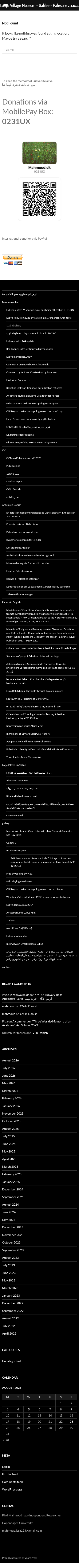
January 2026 (11, 1106)
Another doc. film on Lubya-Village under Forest (32, 395)
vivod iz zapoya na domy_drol (21, 995)
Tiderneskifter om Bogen (19, 594)
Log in (6, 1466)
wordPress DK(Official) (19, 928)
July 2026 (8, 1068)
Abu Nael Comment (17, 780)
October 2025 (11, 1121)
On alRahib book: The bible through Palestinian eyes (34, 690)
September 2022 (13, 1310)
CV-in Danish (13, 489)
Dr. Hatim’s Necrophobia (20, 434)
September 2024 (13, 1197)
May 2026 (8, 1083)
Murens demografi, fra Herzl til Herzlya (27, 563)
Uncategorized (11, 1361)
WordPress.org (12, 1489)
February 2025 (11, 1174)
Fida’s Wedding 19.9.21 (19, 873)
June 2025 (9, 1144)
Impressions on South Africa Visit (24, 725)
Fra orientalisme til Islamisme (22, 524)
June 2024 (9, 1212)
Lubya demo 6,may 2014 (19, 904)
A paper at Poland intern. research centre (28, 741)
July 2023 (8, 1265)
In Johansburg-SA (16, 850)
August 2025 (10, 1128)
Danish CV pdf (14, 481)
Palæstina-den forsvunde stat (22, 532)
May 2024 (8, 1219)
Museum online (10, 302)
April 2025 (9, 1159)
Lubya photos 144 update (20, 341)
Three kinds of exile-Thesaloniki (23, 757)
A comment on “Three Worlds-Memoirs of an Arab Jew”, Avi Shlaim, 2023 (36, 1023)
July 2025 (8, 1136)
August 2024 (10, 1204)
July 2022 (8, 1326)
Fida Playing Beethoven (19, 881)
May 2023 (8, 1280)
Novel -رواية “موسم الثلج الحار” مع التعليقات (29, 772)
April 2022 (9, 1333)
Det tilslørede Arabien (18, 547)
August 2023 (10, 1257)
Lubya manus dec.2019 (19, 356)
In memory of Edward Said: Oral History (28, 733)
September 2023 (13, 1250)
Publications (13, 465)
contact (6, 967)
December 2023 (12, 1227)
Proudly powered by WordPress (19, 1557)
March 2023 (10, 1288)
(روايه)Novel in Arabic (14, 764)
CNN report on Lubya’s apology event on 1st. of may (34, 889)
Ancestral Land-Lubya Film (21, 912)
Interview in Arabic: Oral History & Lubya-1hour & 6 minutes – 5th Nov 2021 (40, 832)
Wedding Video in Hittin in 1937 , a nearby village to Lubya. (38, 897)
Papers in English (11, 602)
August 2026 (10, 1060)
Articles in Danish (11, 504)
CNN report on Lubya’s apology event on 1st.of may (34, 411)
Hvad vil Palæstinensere (19, 571)
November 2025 (12, 1113)
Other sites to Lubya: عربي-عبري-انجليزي (28, 426)
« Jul (6, 1440)
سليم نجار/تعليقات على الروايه (21, 788)
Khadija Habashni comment (21, 796)
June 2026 (9, 1075)
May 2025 (8, 1151)
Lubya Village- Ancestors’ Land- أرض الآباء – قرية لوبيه (32, 996)
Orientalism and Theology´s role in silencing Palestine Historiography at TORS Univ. (35, 716)
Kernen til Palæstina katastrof (22, 578)
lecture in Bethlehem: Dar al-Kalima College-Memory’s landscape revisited (36, 681)
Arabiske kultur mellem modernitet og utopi (30, 555)
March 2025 (10, 1166)
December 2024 (12, 1189)
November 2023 (12, 1235)
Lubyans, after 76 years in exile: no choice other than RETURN (40, 309)
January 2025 (11, 1181)
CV (3, 450)
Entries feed (10, 1474)
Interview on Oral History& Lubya (24, 943)
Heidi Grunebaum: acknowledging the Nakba (30, 419)
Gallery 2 (11, 842)
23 (71, 1421)
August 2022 (10, 1318)
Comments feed (12, 1482)
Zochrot (10, 920)
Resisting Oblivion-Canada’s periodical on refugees (34, 387)
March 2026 (10, 1090)
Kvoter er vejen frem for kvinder (23, 539)
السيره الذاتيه (13, 497)
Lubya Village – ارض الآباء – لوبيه (19, 294)
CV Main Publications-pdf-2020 (23, 458)
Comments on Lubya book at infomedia (27, 364)
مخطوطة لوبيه (13, 325)
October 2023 (11, 1242)
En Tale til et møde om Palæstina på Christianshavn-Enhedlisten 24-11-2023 (40, 514)
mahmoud (8, 1006)
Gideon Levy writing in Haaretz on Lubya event (31, 442)
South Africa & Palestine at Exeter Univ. (27, 698)
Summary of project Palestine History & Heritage (32, 656)
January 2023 (11, 1295)
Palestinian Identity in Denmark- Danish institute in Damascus (40, 749)
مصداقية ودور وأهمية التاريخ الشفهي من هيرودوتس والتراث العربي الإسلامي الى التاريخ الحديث (40, 805)
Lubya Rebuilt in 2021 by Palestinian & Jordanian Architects (38, 317)
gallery (5, 823)
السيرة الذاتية (13, 473)
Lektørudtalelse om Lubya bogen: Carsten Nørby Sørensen (38, 586)
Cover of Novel (14, 815)
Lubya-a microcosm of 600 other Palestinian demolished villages (41, 648)
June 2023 (9, 1273)
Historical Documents (18, 380)
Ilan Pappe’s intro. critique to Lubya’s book (29, 348)
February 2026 (11, 1098)
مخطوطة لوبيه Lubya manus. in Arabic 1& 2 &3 (31, 333)
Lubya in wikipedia (16, 936)
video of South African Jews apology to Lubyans (32, 403)
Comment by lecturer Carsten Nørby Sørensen (31, 372)
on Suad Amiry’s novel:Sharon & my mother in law (33, 706)
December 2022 (12, 1303)
